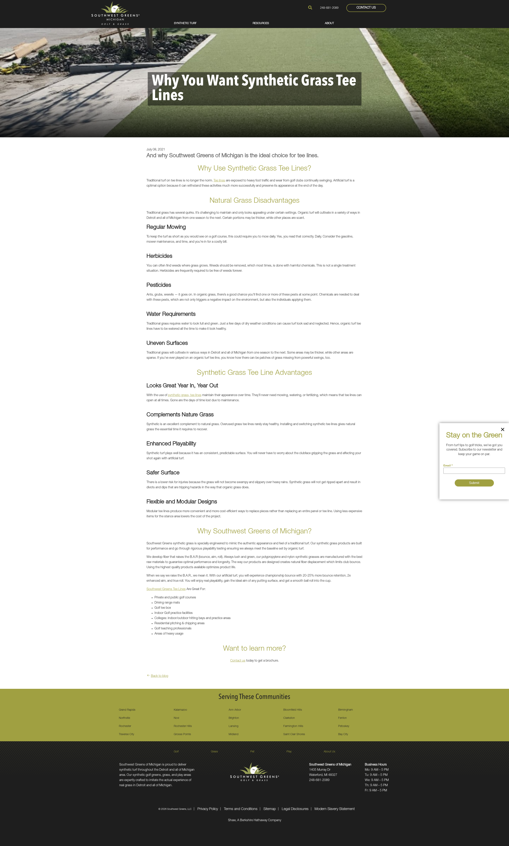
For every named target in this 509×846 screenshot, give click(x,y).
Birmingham (345, 710)
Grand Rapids (127, 710)
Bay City (343, 734)
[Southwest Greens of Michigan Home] (115, 13)
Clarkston (289, 718)
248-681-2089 (329, 8)
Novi (176, 718)
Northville (124, 718)
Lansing (233, 726)
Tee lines (219, 180)
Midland (233, 734)
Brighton (234, 718)
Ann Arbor (235, 710)
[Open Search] (310, 8)
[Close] (502, 430)
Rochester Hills (183, 726)
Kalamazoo (180, 710)
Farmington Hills (293, 726)
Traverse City (126, 734)
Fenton (342, 718)
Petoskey (343, 726)
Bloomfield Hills (292, 710)
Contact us (237, 661)
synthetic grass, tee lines (184, 395)
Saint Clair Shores (294, 734)
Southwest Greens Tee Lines (166, 589)
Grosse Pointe (182, 734)
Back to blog (159, 676)
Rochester (125, 726)
